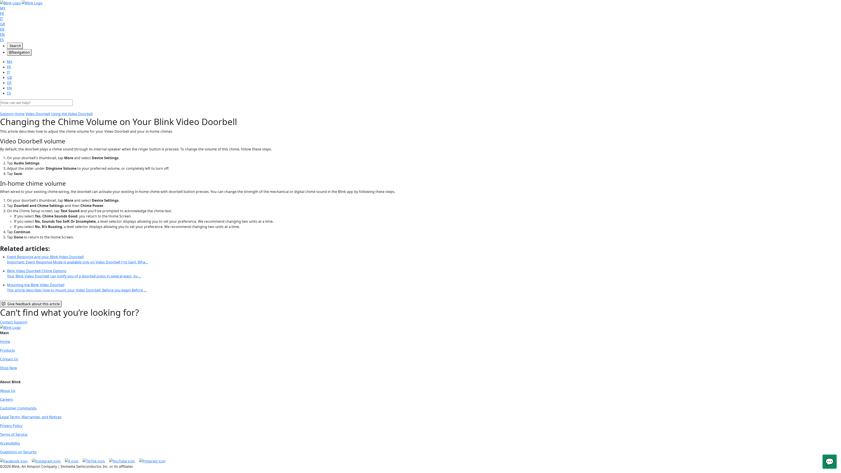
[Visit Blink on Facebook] (14, 460)
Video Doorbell (37, 113)
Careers (6, 399)
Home (5, 341)
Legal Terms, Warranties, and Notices (31, 417)
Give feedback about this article (33, 304)
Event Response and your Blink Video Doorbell (77, 259)
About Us (7, 390)
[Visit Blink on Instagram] (46, 460)
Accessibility (10, 443)
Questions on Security (18, 452)
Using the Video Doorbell (72, 113)
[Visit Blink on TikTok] (94, 460)
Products (7, 350)
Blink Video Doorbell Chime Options (74, 273)
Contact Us (9, 359)
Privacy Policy (11, 425)
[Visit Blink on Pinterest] (152, 460)
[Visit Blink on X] (72, 460)
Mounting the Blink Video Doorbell (77, 287)
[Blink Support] (21, 2)
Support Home (12, 113)
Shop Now (8, 367)
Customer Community (18, 408)
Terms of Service (13, 434)
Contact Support (13, 322)
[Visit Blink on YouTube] (122, 460)
